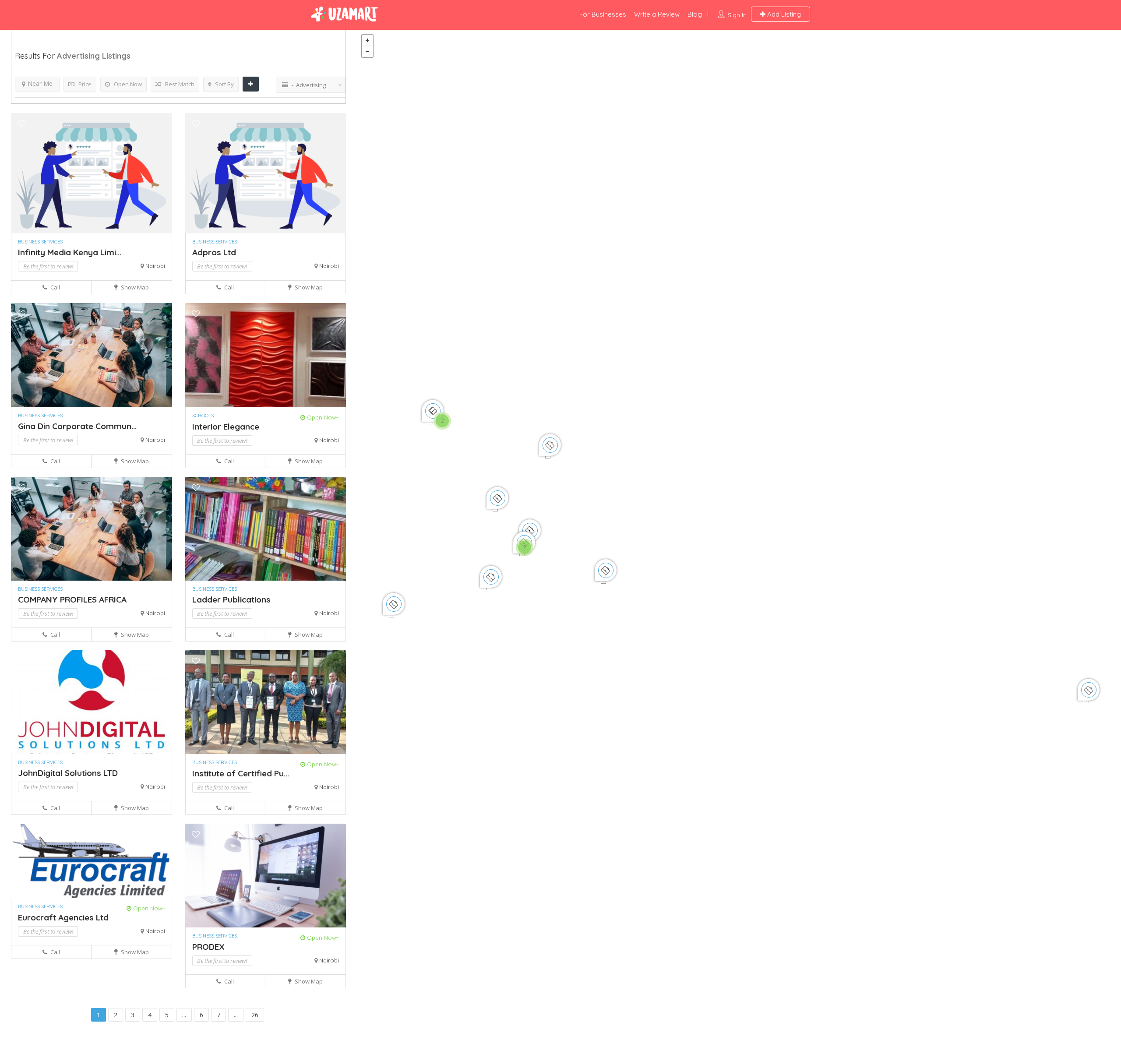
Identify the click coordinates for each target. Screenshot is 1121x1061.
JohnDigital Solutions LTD (68, 773)
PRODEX (208, 946)
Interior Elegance (225, 426)
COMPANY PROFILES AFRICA (72, 599)
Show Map (134, 287)
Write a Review (657, 14)
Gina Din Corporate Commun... (77, 426)
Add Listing (783, 14)
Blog (694, 14)
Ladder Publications (231, 599)
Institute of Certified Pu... (240, 773)
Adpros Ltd (214, 252)
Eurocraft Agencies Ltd (63, 917)
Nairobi (155, 265)
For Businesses (602, 14)
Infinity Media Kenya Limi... (69, 252)
